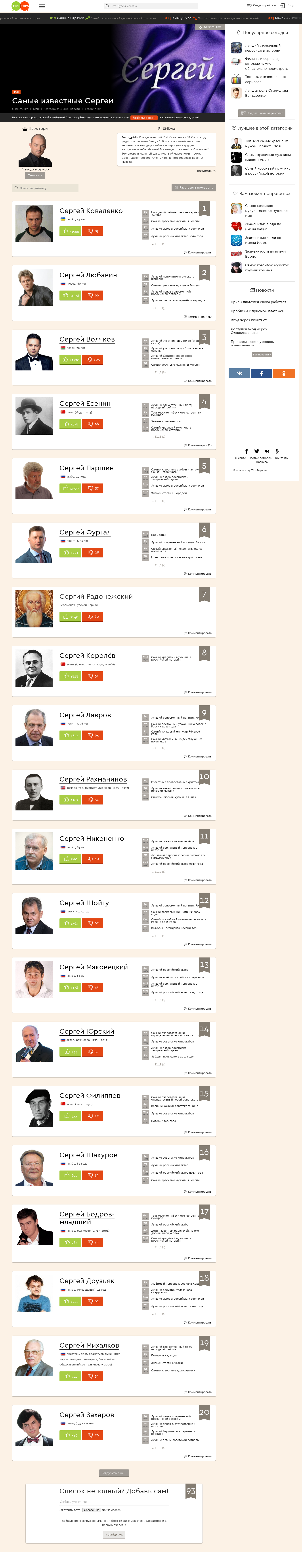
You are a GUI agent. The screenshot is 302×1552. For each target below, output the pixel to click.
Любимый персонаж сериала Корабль (178, 1283)
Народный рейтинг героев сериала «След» (176, 213)
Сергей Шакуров (88, 1154)
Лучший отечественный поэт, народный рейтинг (171, 406)
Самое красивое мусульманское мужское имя (266, 210)
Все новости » (262, 354)
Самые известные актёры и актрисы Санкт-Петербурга (176, 470)
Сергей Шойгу (84, 902)
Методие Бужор (35, 169)
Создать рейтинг (265, 5)
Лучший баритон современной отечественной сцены (172, 357)
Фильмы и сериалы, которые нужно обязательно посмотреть (266, 63)
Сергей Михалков (89, 1345)
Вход (291, 5)
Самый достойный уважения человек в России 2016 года (178, 725)
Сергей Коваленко (91, 210)
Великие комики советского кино (174, 1106)
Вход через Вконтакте (249, 320)
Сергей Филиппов (90, 1095)
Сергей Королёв (87, 655)
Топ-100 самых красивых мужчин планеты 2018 (266, 143)
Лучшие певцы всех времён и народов (178, 300)
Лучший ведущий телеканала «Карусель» (171, 1291)
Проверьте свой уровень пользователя (252, 343)
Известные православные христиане (176, 557)
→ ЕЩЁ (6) (158, 1000)
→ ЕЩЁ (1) (158, 243)
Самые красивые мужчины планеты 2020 (268, 157)
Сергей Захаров (86, 1414)
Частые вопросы (260, 458)
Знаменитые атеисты (166, 421)
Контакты (282, 458)
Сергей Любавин (88, 274)
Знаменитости (70, 109)
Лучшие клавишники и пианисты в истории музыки (175, 789)
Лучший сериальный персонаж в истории (174, 848)
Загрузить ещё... (114, 1473)
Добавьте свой (144, 118)
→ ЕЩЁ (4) (158, 501)
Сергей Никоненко (91, 838)
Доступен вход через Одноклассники (249, 331)
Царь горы (158, 535)
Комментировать (199, 252)
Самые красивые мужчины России (175, 221)
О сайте (240, 458)
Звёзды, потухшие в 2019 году (172, 1056)
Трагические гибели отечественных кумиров (176, 413)
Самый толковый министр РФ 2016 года (175, 732)
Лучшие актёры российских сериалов (177, 228)
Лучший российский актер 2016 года (177, 236)
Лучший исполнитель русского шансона (173, 277)
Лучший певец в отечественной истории (173, 1425)
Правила (262, 462)
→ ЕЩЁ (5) (158, 308)
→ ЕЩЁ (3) (158, 1064)
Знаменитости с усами (167, 1363)
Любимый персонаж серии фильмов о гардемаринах (178, 856)
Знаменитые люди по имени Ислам (263, 240)
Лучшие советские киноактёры (173, 841)
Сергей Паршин (86, 467)
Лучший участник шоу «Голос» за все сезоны (177, 349)
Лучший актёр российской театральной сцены (169, 478)
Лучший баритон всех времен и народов (173, 1432)
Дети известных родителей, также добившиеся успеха (175, 1231)
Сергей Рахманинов (93, 778)
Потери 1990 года (163, 1121)
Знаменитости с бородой (169, 493)
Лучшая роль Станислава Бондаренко (266, 93)
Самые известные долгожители (173, 1370)
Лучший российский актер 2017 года (177, 864)
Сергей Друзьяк (87, 1280)
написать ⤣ (206, 170)
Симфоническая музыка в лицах (173, 797)
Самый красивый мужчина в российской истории (171, 428)
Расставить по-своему (196, 187)
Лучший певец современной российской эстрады (171, 292)
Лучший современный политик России (178, 542)
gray (98, 109)
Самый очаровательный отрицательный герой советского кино (178, 1034)
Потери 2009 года (164, 1355)
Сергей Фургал (85, 531)
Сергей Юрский (86, 1031)
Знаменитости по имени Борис (265, 254)
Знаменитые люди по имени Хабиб (263, 226)
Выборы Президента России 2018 (174, 928)
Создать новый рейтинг (264, 113)
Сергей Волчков (87, 338)
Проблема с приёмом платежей (257, 311)
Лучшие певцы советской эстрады (175, 1440)
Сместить (35, 175)
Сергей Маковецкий (93, 966)
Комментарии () (199, 316)
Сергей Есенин (85, 403)
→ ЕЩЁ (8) (158, 372)
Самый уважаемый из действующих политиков (176, 550)
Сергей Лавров (85, 714)
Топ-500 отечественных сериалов (265, 79)
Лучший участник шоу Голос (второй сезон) (177, 342)
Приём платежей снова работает (258, 302)
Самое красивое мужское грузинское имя (267, 267)
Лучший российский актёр (169, 970)
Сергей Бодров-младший (87, 1217)
